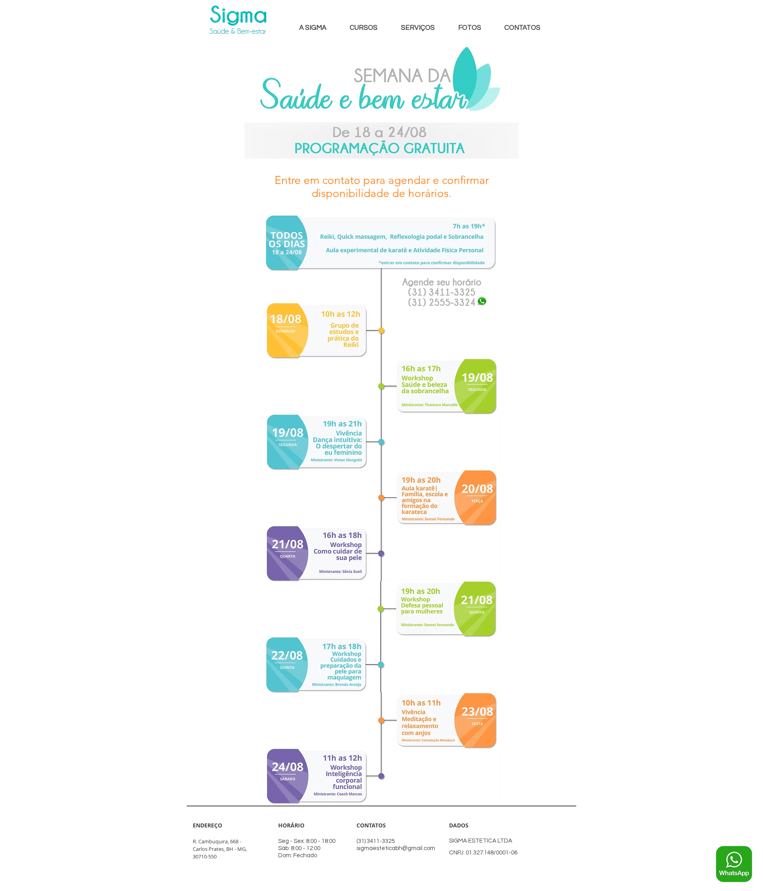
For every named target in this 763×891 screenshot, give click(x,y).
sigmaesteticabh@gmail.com (395, 848)
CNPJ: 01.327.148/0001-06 (483, 853)
